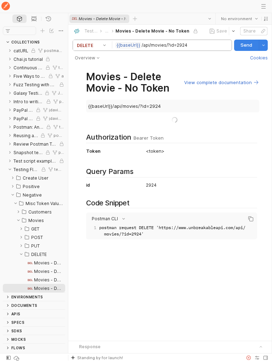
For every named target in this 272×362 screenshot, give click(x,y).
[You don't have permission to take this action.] (135, 18)
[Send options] (263, 45)
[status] (17, 357)
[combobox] (239, 19)
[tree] (34, 169)
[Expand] (10, 50)
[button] (265, 19)
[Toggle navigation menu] (263, 6)
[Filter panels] (8, 30)
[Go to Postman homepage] (5, 6)
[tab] (19, 18)
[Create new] (42, 31)
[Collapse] (10, 169)
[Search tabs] (209, 18)
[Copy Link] (263, 31)
